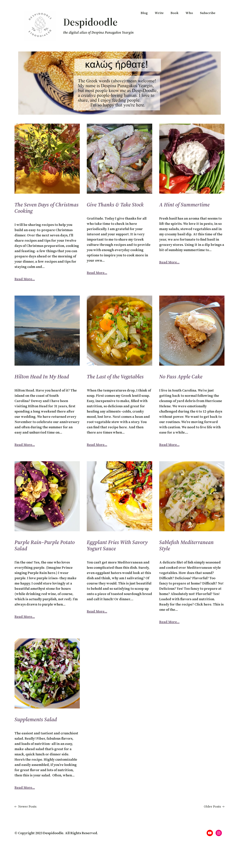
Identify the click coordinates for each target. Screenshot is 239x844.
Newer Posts (25, 806)
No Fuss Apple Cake (180, 376)
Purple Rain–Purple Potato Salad (45, 545)
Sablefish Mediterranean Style (186, 545)
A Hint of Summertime (184, 205)
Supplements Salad (36, 719)
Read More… (25, 278)
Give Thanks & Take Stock (115, 205)
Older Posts (214, 806)
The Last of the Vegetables (115, 376)
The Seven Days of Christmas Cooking (47, 208)
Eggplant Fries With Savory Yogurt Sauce (117, 545)
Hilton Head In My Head (42, 376)
